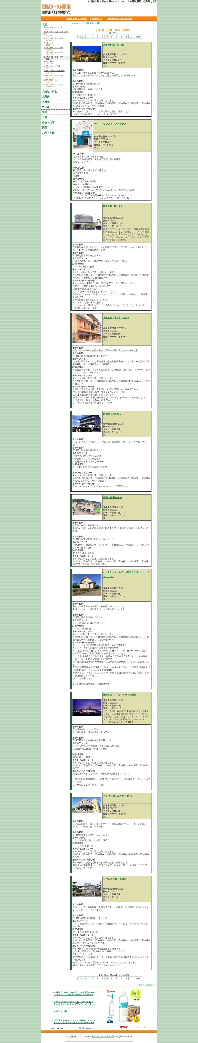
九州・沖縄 (48, 132)
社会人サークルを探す (77, 18)
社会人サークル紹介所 (82, 23)
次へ (138, 36)
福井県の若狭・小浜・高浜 (53, 84)
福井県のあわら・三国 (52, 66)
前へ (81, 36)
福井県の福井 (48, 61)
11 (131, 36)
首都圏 (46, 101)
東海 (44, 112)
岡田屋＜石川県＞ (112, 414)
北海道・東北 (49, 91)
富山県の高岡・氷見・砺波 (53, 38)
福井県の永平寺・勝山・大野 (54, 71)
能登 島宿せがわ (112, 497)
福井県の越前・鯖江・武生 (53, 75)
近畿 (44, 117)
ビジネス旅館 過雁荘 (114, 879)
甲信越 (46, 106)
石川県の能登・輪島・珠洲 (53, 52)
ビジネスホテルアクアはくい (118, 796)
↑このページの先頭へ (146, 985)
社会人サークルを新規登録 (119, 18)
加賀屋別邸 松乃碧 (113, 45)
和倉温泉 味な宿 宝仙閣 (116, 318)
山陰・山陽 (48, 122)
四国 (44, 127)
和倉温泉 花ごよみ (113, 206)
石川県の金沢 (48, 43)
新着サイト (97, 18)
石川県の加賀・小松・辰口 (53, 47)
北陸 (98, 23)
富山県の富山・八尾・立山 (53, 27)
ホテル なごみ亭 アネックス (110, 124)
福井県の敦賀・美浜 (51, 80)
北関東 (46, 96)
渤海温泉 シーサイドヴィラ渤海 (119, 695)
